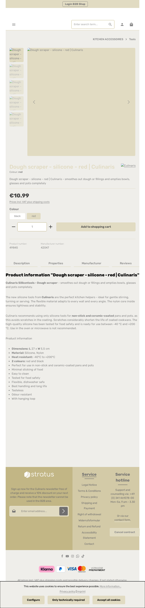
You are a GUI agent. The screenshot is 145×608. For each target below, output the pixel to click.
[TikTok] (83, 557)
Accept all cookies (108, 600)
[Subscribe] (63, 511)
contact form (122, 519)
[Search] (110, 24)
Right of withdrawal (89, 514)
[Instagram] (73, 557)
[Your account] (122, 24)
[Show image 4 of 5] (89, 151)
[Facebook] (62, 557)
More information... (110, 586)
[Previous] (34, 102)
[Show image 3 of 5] (81, 151)
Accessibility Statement (89, 535)
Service (89, 474)
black (17, 216)
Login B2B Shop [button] (75, 4)
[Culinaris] (128, 166)
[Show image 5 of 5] (97, 151)
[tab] (22, 263)
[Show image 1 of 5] (65, 151)
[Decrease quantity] (13, 226)
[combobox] (88, 24)
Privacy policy (89, 497)
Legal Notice (89, 484)
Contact (89, 544)
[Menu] (13, 24)
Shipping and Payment (89, 505)
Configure (33, 600)
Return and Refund (89, 526)
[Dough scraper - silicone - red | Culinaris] (81, 102)
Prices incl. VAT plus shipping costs (29, 201)
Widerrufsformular (89, 520)
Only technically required (68, 600)
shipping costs (53, 580)
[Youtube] (67, 557)
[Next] (128, 102)
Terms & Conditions (89, 491)
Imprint (81, 591)
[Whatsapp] (78, 557)
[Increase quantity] (51, 226)
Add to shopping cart (96, 226)
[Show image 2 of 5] (73, 151)
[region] (72, 102)
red (34, 216)
